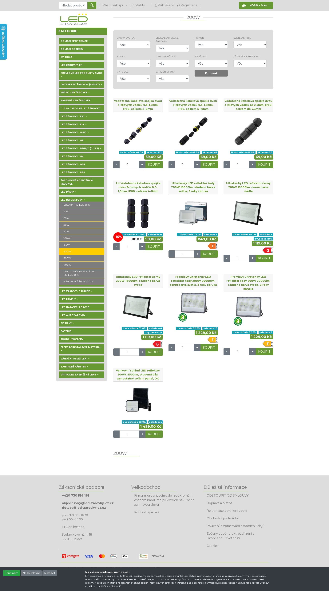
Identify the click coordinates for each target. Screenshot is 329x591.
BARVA (121, 56)
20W (66, 218)
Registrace (188, 5)
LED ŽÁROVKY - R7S (73, 172)
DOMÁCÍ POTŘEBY (72, 49)
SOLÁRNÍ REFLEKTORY (77, 204)
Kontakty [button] (137, 5)
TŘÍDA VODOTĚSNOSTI (246, 56)
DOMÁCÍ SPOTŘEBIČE (74, 41)
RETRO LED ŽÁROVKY (74, 92)
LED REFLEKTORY (72, 199)
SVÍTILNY (67, 323)
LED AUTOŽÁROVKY (73, 315)
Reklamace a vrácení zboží (227, 511)
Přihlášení (165, 5)
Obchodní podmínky (223, 518)
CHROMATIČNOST (166, 56)
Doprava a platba (219, 503)
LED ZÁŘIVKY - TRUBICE (75, 291)
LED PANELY (68, 299)
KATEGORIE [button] (67, 31)
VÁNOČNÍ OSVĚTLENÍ (74, 358)
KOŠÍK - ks (258, 5)
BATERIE (66, 331)
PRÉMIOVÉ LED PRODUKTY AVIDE (81, 73)
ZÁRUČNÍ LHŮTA (165, 71)
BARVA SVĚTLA (126, 37)
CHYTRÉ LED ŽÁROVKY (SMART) (80, 84)
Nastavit (49, 573)
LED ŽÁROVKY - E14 (73, 124)
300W (67, 258)
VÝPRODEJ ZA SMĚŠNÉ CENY (79, 374)
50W (66, 231)
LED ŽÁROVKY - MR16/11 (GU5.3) (80, 148)
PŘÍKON (199, 37)
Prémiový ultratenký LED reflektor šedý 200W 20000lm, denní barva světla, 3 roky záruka (193, 281)
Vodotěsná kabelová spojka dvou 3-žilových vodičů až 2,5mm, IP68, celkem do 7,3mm (248, 105)
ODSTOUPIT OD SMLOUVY (227, 495)
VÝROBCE (123, 71)
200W (67, 251)
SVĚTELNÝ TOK (242, 37)
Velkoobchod (146, 487)
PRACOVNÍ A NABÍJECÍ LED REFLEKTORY (79, 273)
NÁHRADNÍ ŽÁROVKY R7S (78, 281)
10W (66, 211)
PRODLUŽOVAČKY (72, 339)
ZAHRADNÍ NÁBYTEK (74, 366)
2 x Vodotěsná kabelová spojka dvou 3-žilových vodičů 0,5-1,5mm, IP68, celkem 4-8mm (138, 187)
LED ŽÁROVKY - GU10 (74, 132)
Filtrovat (211, 73)
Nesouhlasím (31, 573)
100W (67, 238)
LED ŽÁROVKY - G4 (72, 156)
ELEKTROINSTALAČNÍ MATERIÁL (81, 347)
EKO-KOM (158, 556)
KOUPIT (154, 164)
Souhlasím (11, 573)
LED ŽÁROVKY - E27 (73, 116)
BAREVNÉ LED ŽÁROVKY (75, 100)
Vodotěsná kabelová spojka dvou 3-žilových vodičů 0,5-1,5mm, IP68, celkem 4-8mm (138, 105)
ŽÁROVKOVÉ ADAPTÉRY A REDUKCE (77, 182)
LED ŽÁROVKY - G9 (72, 140)
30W (66, 224)
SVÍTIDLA (67, 57)
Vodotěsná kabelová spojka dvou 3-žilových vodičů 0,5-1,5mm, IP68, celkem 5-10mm (193, 105)
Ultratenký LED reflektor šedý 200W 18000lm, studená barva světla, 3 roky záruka (193, 187)
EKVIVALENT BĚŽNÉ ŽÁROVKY (167, 39)
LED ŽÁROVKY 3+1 (72, 65)
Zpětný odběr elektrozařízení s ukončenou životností (230, 536)
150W (67, 244)
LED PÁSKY (67, 191)
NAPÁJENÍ (200, 56)
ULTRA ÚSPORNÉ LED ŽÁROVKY (80, 108)
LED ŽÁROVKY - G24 (73, 164)
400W (67, 264)
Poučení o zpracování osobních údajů (235, 526)
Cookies (212, 546)
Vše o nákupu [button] (114, 5)
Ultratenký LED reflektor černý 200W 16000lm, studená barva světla (138, 281)
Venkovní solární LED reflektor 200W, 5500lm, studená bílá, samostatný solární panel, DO (138, 374)
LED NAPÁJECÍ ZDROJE (75, 307)
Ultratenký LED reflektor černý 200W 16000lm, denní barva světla (248, 187)
